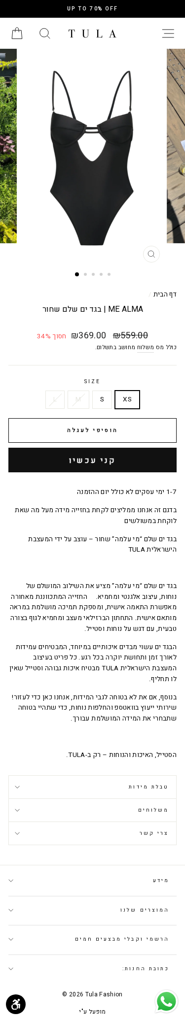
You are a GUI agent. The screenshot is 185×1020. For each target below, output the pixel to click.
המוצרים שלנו (144, 910)
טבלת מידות (149, 786)
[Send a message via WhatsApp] (166, 1001)
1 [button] (77, 274)
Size (92, 381)
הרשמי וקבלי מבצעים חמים (122, 939)
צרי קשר (154, 833)
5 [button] (110, 275)
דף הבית (165, 294)
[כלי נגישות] (16, 1004)
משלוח (145, 347)
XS (127, 399)
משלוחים (153, 810)
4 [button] (102, 275)
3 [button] (94, 275)
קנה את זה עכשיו (92, 460)
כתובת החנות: (145, 968)
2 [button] (86, 275)
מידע (161, 880)
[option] (92, 9)
